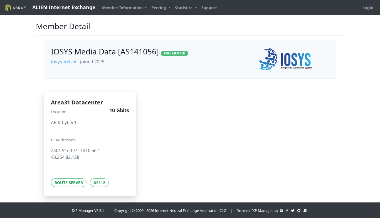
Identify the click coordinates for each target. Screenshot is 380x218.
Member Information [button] (123, 7)
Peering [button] (159, 7)
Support (209, 7)
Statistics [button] (184, 7)
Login (367, 7)
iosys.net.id (64, 62)
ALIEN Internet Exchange (63, 7)
